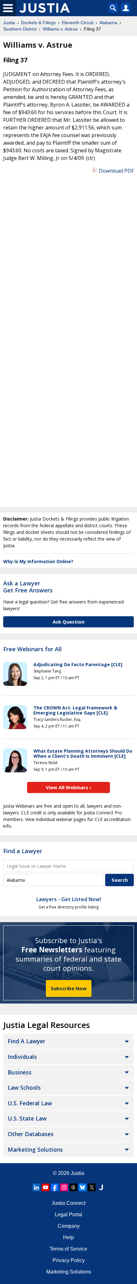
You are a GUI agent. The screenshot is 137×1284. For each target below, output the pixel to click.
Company (69, 1226)
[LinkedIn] (36, 1187)
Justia (77, 1173)
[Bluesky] (82, 1187)
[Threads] (73, 1187)
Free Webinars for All (32, 649)
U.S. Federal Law (30, 1103)
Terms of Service (68, 1249)
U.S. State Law (27, 1118)
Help (68, 1237)
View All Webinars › (68, 787)
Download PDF (116, 170)
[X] (92, 1187)
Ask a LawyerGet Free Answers (28, 586)
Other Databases (31, 1134)
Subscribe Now (69, 988)
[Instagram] (64, 1187)
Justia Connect (68, 1203)
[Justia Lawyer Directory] (101, 1187)
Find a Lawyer (22, 851)
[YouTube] (45, 1187)
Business (20, 1072)
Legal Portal (68, 1214)
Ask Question (68, 621)
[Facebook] (55, 1187)
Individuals (22, 1056)
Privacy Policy (69, 1260)
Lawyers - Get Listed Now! (68, 899)
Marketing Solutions (35, 1149)
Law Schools (24, 1087)
